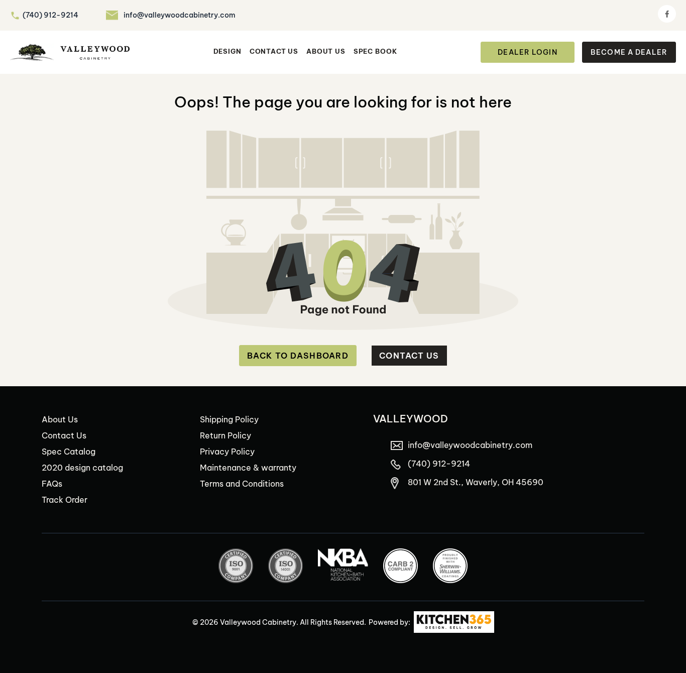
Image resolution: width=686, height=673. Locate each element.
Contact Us (409, 356)
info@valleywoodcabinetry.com (180, 15)
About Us (60, 419)
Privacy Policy (227, 451)
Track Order (64, 500)
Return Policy (225, 435)
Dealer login (527, 52)
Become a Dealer (629, 52)
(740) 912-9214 (50, 15)
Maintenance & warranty (248, 468)
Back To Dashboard (298, 356)
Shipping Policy (229, 419)
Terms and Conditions (242, 484)
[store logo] (70, 52)
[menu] (305, 52)
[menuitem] (227, 52)
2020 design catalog (82, 468)
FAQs (52, 484)
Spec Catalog (68, 451)
